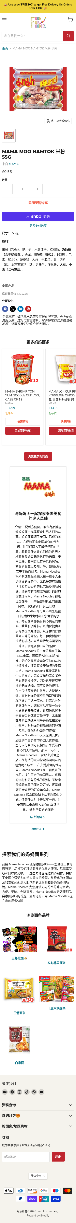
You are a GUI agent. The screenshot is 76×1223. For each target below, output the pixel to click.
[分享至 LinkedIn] (20, 309)
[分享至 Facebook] (5, 309)
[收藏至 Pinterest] (28, 309)
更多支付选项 (38, 226)
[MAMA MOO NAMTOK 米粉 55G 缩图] (8, 135)
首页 (5, 48)
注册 (58, 1156)
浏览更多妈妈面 (38, 456)
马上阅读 (36, 817)
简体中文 (36, 1176)
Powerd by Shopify (38, 1216)
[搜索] (68, 36)
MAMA (14, 164)
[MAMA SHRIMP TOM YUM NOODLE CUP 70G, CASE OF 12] (22, 369)
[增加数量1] (37, 189)
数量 (4, 180)
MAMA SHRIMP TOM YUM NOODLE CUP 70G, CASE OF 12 (22, 395)
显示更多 (36, 829)
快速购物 (22, 421)
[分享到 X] (13, 309)
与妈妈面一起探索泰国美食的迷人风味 (38, 516)
